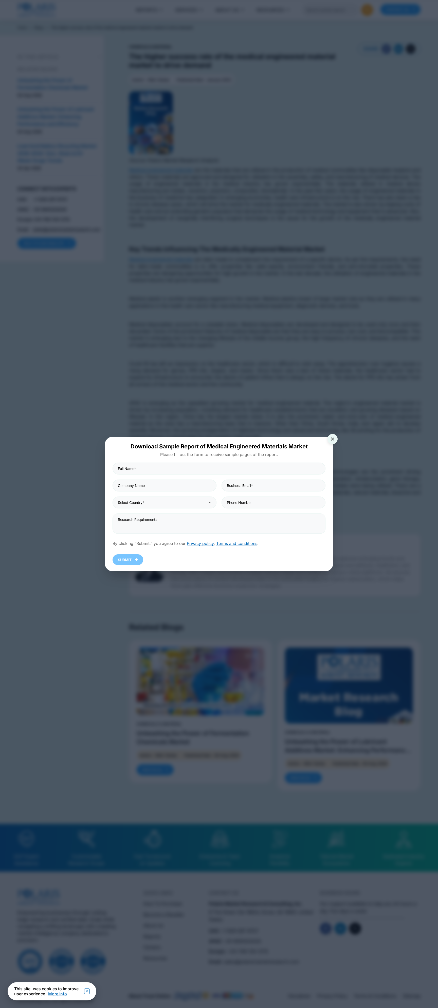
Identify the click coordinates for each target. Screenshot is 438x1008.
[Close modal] (332, 439)
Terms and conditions (236, 543)
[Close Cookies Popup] (87, 991)
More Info (57, 993)
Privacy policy (200, 543)
